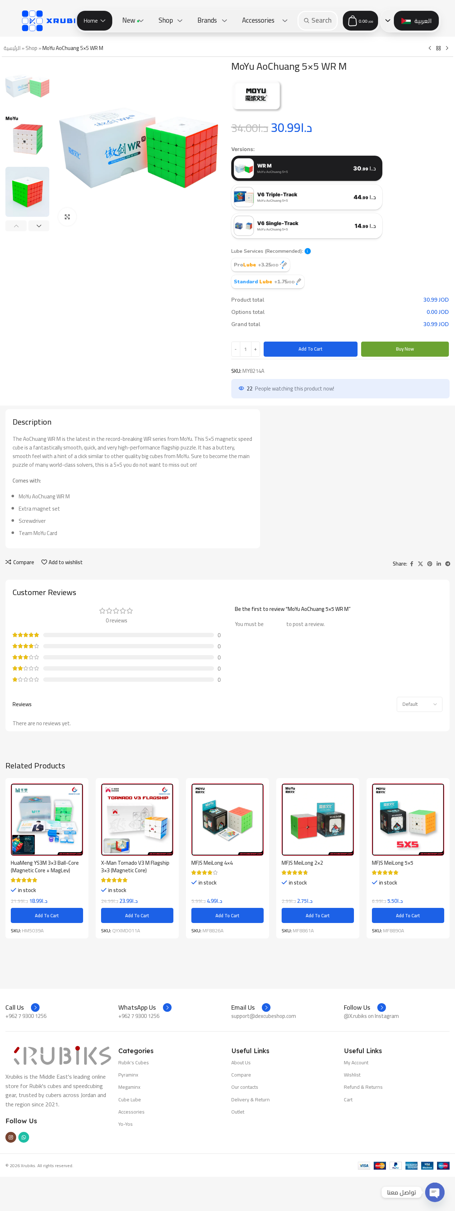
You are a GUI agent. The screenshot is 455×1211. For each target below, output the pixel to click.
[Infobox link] (22, 1007)
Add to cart (311, 348)
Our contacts (244, 1087)
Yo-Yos (125, 1124)
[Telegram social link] (447, 564)
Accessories (131, 1111)
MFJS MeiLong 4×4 (212, 863)
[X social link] (420, 564)
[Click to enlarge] (67, 217)
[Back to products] (438, 48)
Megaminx (129, 1087)
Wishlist (352, 1074)
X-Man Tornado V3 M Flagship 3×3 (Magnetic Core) (135, 867)
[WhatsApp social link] (23, 1137)
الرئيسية (12, 48)
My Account (356, 1062)
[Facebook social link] (411, 564)
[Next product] (447, 48)
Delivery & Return (250, 1099)
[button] (16, 225)
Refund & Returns (363, 1087)
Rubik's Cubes (133, 1062)
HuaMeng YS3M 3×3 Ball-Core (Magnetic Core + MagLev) (45, 867)
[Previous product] (430, 48)
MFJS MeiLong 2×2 (302, 863)
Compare (241, 1074)
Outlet (237, 1111)
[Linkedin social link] (438, 564)
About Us (241, 1062)
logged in (275, 624)
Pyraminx (128, 1074)
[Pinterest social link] (429, 564)
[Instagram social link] (10, 1137)
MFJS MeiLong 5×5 (392, 863)
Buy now (405, 348)
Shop (31, 48)
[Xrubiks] (55, 21)
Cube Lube (129, 1099)
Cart (348, 1099)
